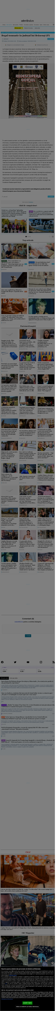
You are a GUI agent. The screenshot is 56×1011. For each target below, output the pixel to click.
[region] (27, 988)
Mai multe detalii (12, 975)
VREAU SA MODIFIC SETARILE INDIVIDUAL (27, 1006)
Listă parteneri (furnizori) (7, 999)
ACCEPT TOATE (27, 1003)
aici (6, 983)
